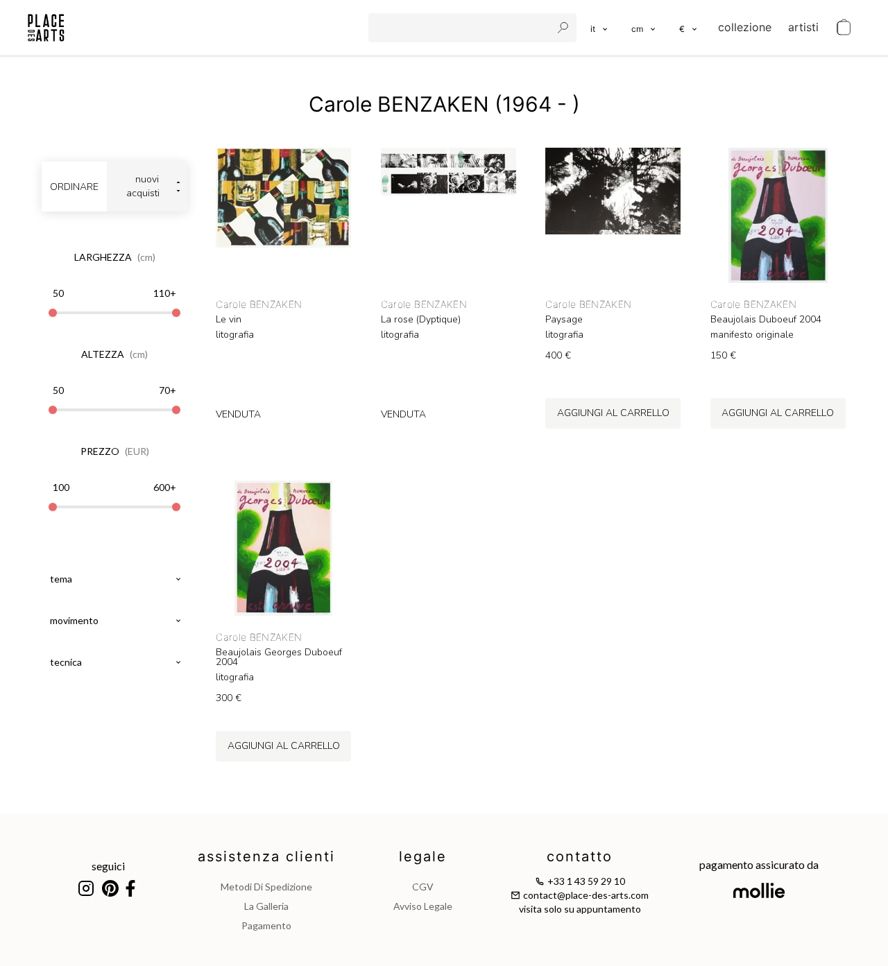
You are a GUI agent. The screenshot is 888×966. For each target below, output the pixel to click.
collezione (744, 27)
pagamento (266, 925)
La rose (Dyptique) (421, 320)
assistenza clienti (266, 856)
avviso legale (422, 906)
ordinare (74, 186)
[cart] (843, 27)
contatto (580, 856)
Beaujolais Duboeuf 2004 (765, 320)
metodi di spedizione (266, 886)
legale (423, 856)
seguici (108, 865)
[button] (644, 27)
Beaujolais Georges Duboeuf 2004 (279, 657)
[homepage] (46, 28)
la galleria (266, 906)
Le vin (228, 320)
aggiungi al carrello (613, 413)
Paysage (564, 320)
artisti (803, 27)
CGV (423, 886)
